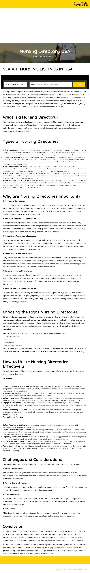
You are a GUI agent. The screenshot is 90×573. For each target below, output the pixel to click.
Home (35, 56)
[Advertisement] (45, 25)
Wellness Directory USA (13, 345)
